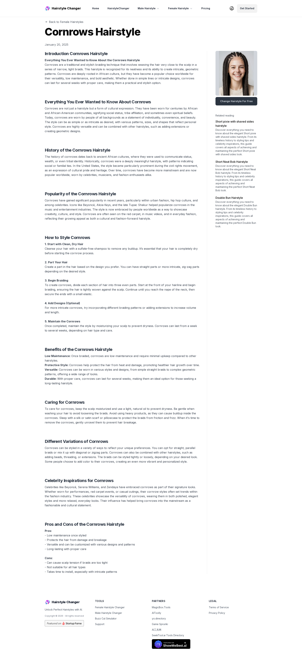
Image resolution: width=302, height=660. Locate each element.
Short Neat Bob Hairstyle (231, 161)
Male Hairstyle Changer (108, 612)
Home (95, 8)
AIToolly (156, 612)
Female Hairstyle (178, 8)
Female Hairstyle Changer (110, 607)
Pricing (205, 8)
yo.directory (159, 618)
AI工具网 (156, 629)
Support (99, 624)
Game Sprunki (160, 624)
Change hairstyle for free (236, 101)
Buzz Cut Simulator (106, 618)
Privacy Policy (217, 612)
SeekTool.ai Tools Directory (168, 635)
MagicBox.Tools (161, 607)
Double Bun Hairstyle (229, 197)
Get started (247, 8)
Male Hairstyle (147, 8)
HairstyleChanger (118, 8)
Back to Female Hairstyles (66, 22)
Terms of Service (219, 607)
